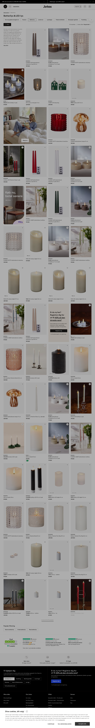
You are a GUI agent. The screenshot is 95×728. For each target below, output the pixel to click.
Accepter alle (82, 724)
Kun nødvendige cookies (64, 724)
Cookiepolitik (61, 720)
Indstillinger (51, 724)
